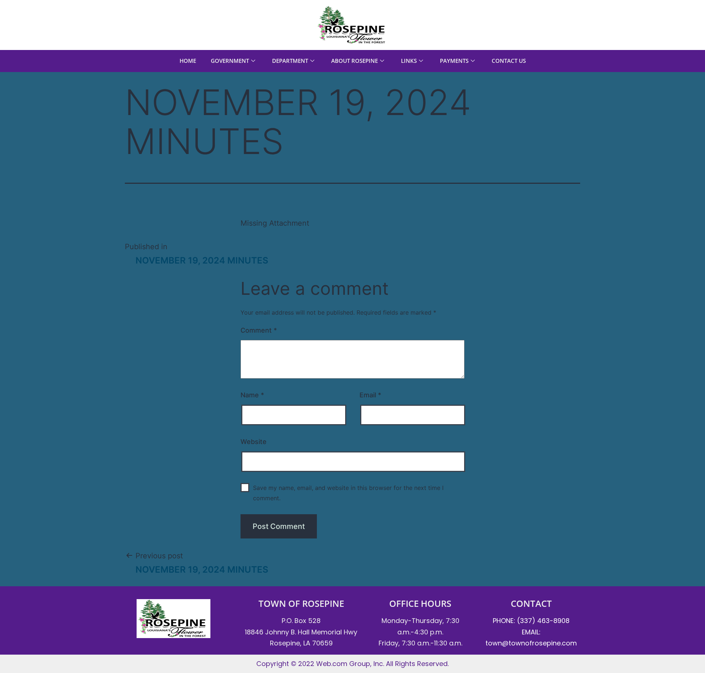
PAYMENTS (454, 60)
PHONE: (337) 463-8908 (531, 620)
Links (409, 60)
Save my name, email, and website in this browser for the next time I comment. (348, 492)
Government (230, 60)
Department (290, 60)
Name (252, 395)
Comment (259, 330)
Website (254, 441)
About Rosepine (354, 60)
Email (370, 395)
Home (188, 60)
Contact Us (509, 60)
